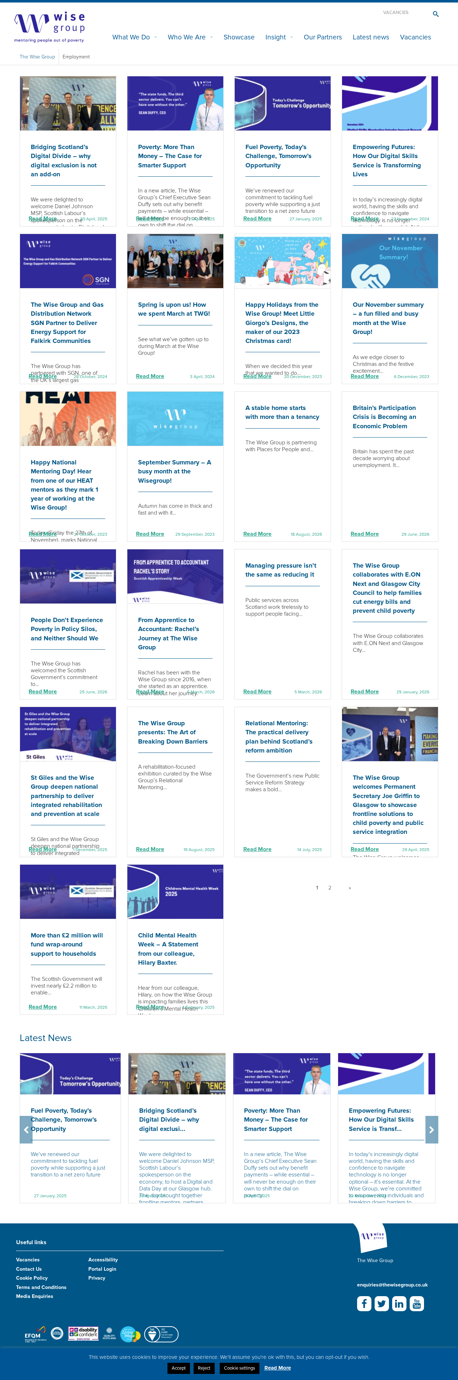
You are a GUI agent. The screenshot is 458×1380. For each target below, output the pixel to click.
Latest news (371, 37)
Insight (275, 37)
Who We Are (187, 37)
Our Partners (323, 37)
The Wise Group (37, 57)
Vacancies (396, 12)
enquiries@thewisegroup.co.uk (392, 1285)
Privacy (96, 1278)
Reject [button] (204, 1368)
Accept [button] (179, 1368)
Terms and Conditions (41, 1287)
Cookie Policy (32, 1278)
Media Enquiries (34, 1296)
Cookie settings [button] (239, 1368)
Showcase (239, 37)
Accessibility (103, 1260)
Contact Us (29, 1269)
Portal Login (102, 1269)
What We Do (131, 37)
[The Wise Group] (49, 26)
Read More (43, 218)
